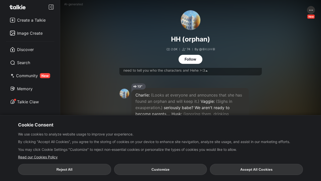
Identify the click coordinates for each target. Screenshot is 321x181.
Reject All (64, 169)
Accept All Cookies (256, 169)
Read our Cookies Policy (38, 157)
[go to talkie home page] (19, 7)
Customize (160, 169)
